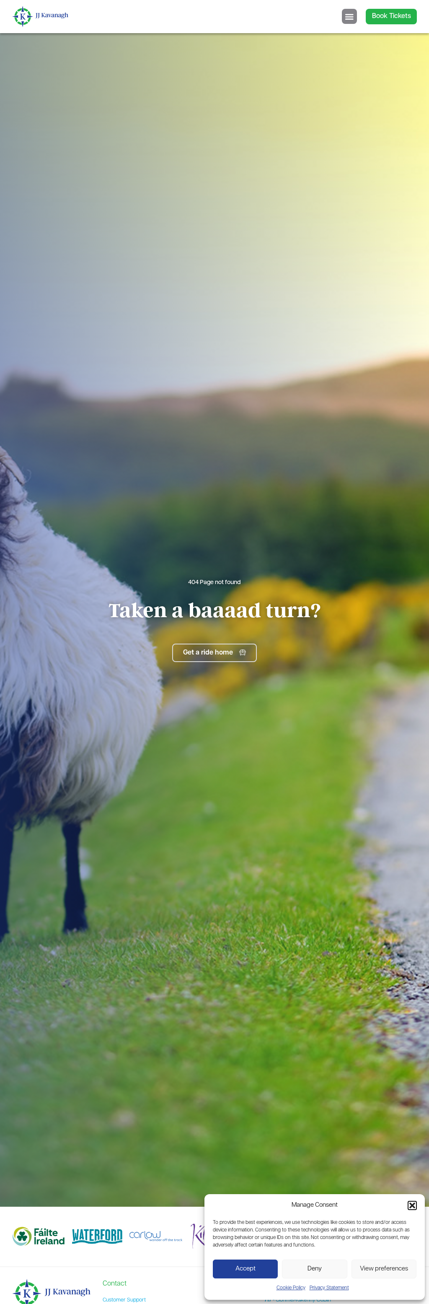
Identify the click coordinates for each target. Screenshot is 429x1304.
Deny (315, 1269)
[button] (412, 1205)
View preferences (384, 1269)
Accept (245, 1269)
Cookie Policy (291, 1288)
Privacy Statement (329, 1288)
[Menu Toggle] (349, 16)
